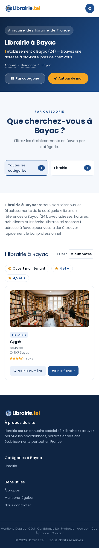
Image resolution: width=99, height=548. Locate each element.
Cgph (15, 342)
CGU (31, 528)
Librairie (26, 8)
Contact (58, 533)
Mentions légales (19, 497)
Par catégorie (27, 78)
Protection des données (79, 528)
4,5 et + (19, 278)
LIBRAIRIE (19, 335)
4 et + (64, 268)
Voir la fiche (62, 370)
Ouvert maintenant (29, 268)
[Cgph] (49, 308)
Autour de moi (70, 78)
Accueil (10, 65)
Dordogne (28, 65)
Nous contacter (18, 505)
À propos (12, 490)
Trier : (62, 254)
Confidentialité (48, 528)
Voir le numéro (30, 370)
